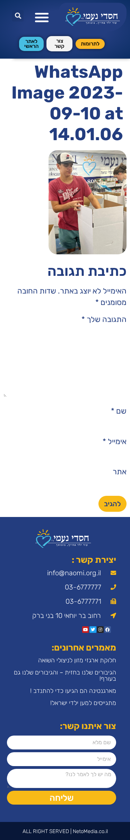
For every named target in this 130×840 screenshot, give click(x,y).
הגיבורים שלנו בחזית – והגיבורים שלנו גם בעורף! (65, 675)
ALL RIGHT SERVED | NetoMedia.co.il (65, 831)
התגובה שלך (104, 319)
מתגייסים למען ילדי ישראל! (83, 703)
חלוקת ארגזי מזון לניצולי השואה (77, 660)
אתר (120, 472)
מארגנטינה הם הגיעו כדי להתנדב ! (73, 691)
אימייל (115, 442)
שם (119, 411)
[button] (42, 17)
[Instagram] (100, 629)
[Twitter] (92, 629)
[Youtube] (85, 629)
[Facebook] (107, 629)
